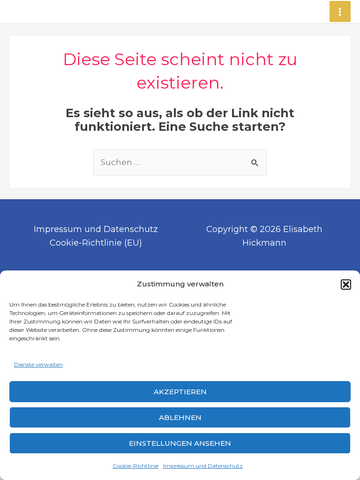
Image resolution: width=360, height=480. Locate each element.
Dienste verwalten (38, 364)
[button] (346, 284)
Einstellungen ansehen (180, 443)
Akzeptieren (180, 391)
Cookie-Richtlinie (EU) (96, 243)
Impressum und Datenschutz (203, 465)
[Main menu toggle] (340, 11)
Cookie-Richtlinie (135, 465)
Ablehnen (180, 417)
